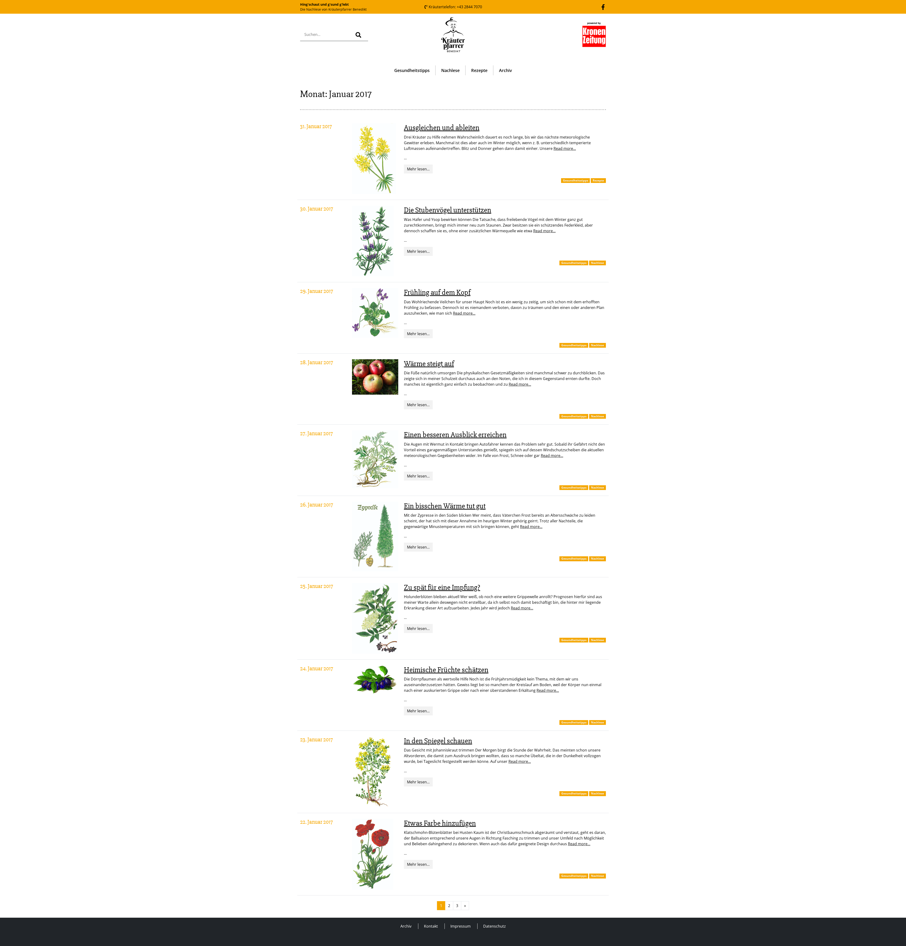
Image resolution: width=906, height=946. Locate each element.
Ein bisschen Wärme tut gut (445, 506)
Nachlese (450, 70)
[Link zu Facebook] (603, 6)
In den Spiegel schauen (438, 740)
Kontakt (431, 926)
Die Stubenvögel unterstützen (447, 210)
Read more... (565, 148)
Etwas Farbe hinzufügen (440, 823)
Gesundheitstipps (412, 70)
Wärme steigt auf (429, 363)
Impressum (460, 926)
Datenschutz (494, 926)
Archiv (505, 70)
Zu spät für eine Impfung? (442, 587)
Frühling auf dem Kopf (437, 292)
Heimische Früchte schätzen (446, 669)
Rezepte (479, 70)
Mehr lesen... (418, 169)
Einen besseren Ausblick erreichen (455, 434)
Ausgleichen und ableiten (441, 127)
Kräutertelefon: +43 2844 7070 (455, 6)
